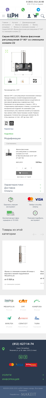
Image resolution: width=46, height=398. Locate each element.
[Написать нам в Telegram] (38, 10)
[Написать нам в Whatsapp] (23, 10)
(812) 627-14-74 (23, 344)
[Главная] (12, 16)
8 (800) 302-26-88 (35, 2)
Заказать (25, 173)
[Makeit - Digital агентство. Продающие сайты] (28, 394)
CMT (17, 90)
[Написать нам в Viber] (7, 10)
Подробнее (8, 134)
